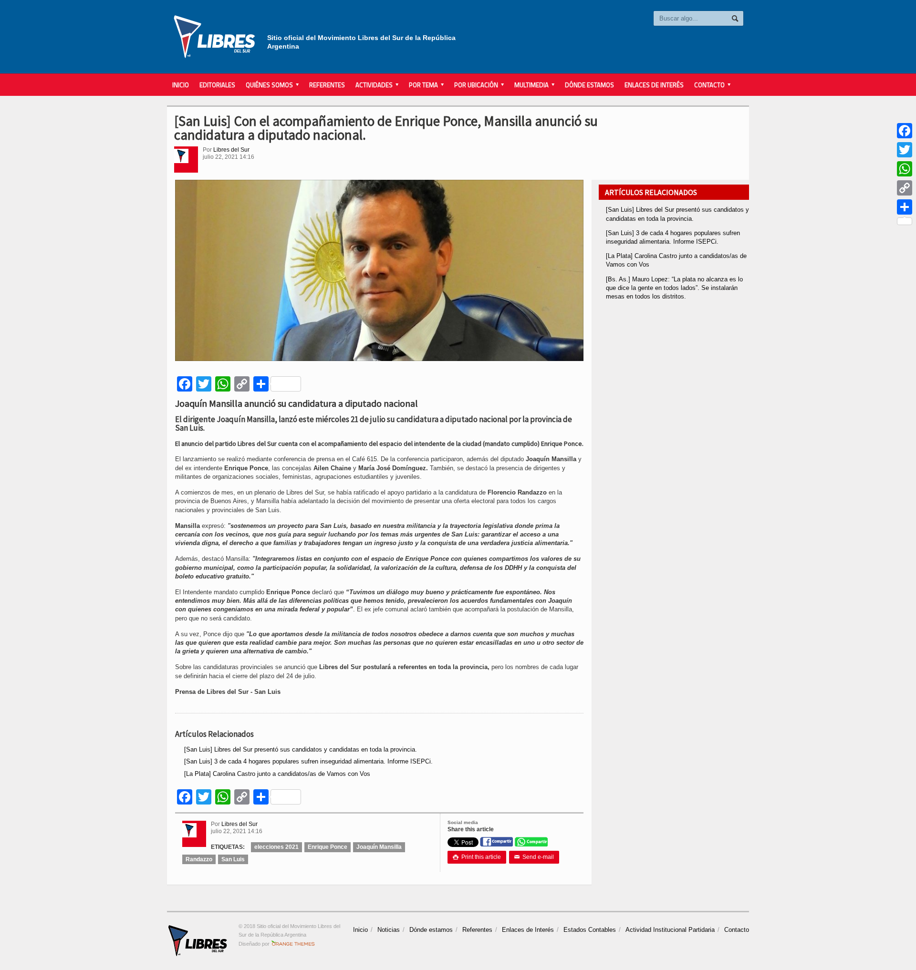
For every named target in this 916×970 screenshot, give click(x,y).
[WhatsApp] (904, 168)
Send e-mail (534, 857)
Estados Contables (589, 929)
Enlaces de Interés (654, 85)
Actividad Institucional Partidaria (670, 929)
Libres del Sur (231, 149)
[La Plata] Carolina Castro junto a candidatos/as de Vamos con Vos (277, 773)
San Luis (233, 859)
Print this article (477, 857)
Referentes (327, 85)
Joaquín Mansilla (379, 847)
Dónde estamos (589, 85)
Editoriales (217, 85)
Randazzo (199, 859)
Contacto (736, 929)
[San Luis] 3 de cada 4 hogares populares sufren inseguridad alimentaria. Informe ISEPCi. (308, 761)
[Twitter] (904, 149)
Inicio (180, 85)
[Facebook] (904, 130)
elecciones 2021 (276, 847)
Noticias (388, 929)
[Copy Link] (904, 187)
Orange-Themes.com (293, 943)
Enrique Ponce (327, 847)
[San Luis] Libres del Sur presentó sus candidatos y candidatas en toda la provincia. (300, 749)
